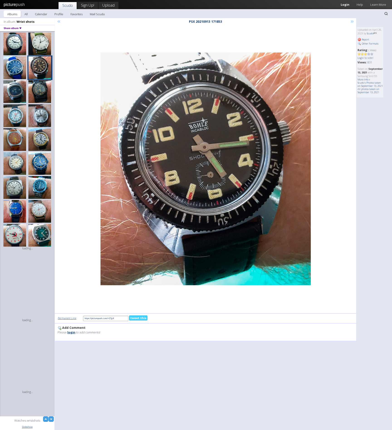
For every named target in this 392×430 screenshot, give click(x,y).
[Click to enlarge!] (205, 168)
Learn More (378, 4)
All (26, 14)
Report (365, 39)
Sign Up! (87, 5)
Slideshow (27, 426)
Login (345, 4)
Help (360, 4)
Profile (58, 14)
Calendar (41, 14)
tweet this (138, 318)
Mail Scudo (97, 14)
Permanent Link (67, 318)
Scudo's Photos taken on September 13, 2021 (370, 84)
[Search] (386, 13)
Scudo (67, 5)
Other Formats (369, 43)
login (71, 332)
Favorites (77, 14)
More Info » (364, 79)
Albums (12, 14)
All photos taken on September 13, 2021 (368, 90)
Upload (108, 5)
